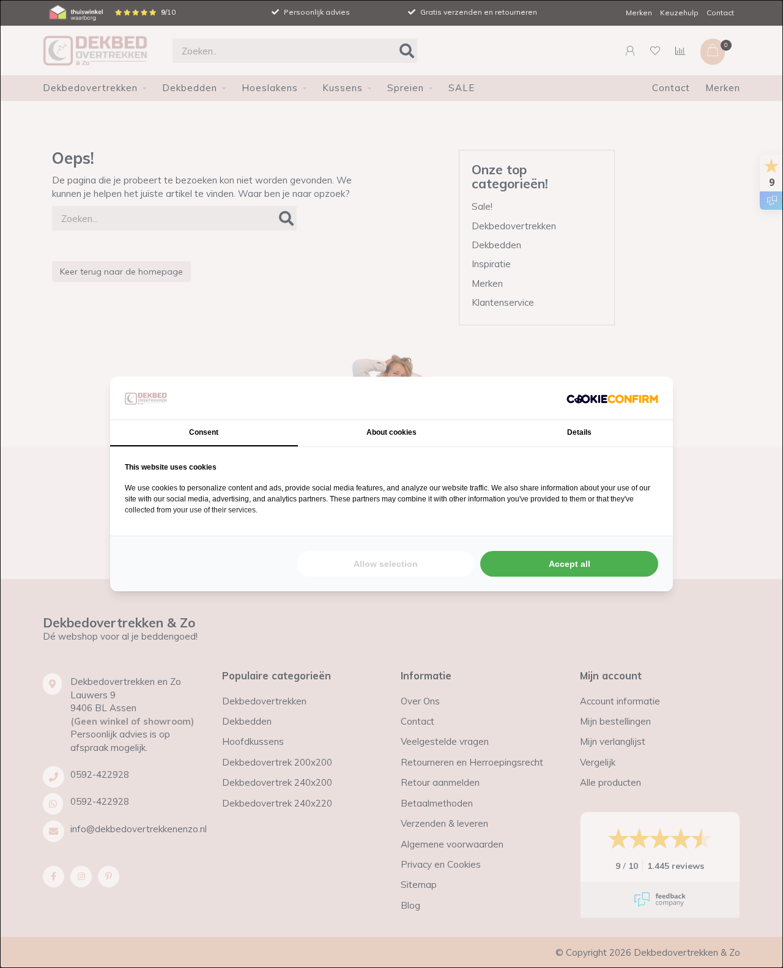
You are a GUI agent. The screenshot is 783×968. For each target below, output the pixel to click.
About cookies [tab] (391, 432)
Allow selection (386, 564)
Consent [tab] (203, 432)
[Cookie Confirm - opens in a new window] (612, 398)
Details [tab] (579, 432)
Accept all (569, 564)
